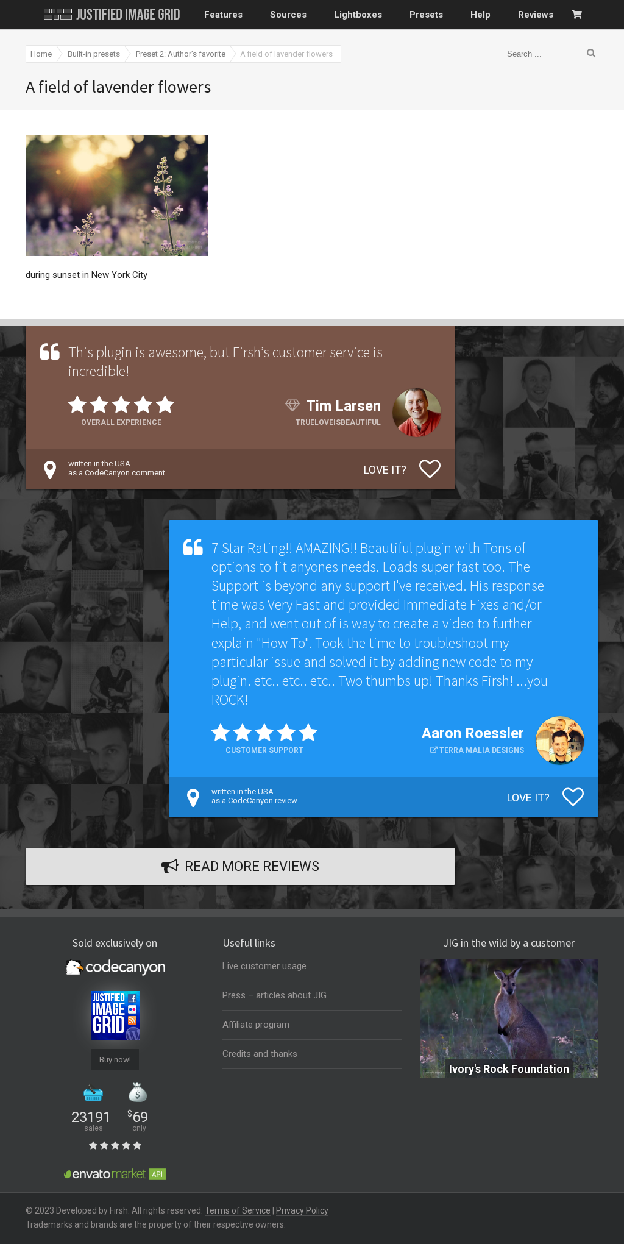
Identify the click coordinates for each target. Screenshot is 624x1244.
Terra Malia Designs (481, 750)
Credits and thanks (259, 1053)
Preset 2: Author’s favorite (180, 54)
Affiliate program (255, 1024)
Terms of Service (238, 1210)
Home (41, 54)
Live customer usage (264, 966)
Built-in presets (94, 54)
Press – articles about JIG (274, 995)
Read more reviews (252, 866)
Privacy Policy (302, 1210)
